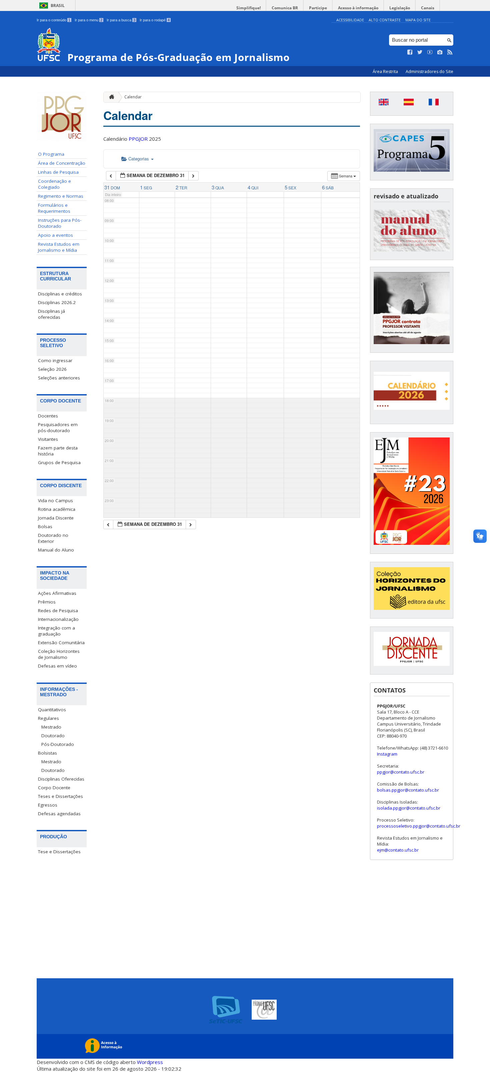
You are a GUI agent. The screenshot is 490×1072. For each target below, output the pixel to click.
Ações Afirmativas (57, 593)
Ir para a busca (121, 20)
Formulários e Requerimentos (54, 208)
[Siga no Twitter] (420, 52)
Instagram (387, 754)
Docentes (48, 416)
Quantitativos (52, 710)
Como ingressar (55, 360)
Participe (318, 8)
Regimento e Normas (60, 196)
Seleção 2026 (52, 369)
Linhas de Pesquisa (58, 172)
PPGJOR (138, 138)
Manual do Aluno (56, 550)
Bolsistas (47, 753)
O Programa (51, 154)
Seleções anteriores (59, 378)
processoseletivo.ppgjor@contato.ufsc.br (418, 826)
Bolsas (45, 526)
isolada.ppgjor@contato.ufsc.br (408, 808)
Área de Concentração (61, 163)
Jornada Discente (56, 518)
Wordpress (150, 1062)
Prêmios (47, 602)
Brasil (58, 5)
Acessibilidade (350, 19)
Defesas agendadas (59, 814)
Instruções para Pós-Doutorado (59, 223)
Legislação (399, 8)
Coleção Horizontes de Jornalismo (59, 654)
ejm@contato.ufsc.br (398, 850)
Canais (427, 8)
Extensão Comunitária (61, 643)
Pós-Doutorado (57, 744)
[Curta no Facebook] (410, 52)
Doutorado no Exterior (53, 538)
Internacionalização (58, 619)
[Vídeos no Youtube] (430, 52)
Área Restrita (386, 71)
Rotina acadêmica (56, 509)
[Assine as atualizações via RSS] (450, 52)
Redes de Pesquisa (58, 611)
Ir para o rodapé (155, 20)
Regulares (48, 718)
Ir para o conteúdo (53, 20)
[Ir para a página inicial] (110, 97)
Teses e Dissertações (60, 796)
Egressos (47, 805)
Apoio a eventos (55, 235)
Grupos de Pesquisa (59, 462)
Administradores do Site (429, 71)
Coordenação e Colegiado (54, 184)
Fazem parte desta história (58, 451)
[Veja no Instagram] (440, 52)
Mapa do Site (418, 19)
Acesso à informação (358, 8)
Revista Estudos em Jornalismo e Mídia (58, 247)
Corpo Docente (54, 788)
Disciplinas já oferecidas (51, 314)
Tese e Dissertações (59, 852)
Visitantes (48, 439)
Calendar (133, 97)
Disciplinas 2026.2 (57, 302)
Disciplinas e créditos (60, 294)
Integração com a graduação (56, 631)
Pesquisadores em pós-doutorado (58, 427)
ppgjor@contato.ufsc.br (400, 772)
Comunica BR (285, 8)
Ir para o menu (88, 20)
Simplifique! (248, 8)
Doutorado (53, 736)
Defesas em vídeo (57, 666)
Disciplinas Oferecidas (61, 779)
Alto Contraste (385, 19)
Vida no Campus (55, 500)
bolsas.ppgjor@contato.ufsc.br (408, 790)
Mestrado (51, 727)
